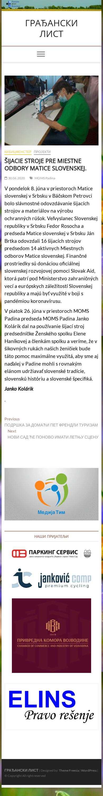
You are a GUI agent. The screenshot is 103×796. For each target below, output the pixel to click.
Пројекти (42, 152)
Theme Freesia (69, 770)
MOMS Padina (45, 178)
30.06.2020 (16, 178)
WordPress (89, 770)
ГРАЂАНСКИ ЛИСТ (51, 28)
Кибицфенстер (17, 152)
